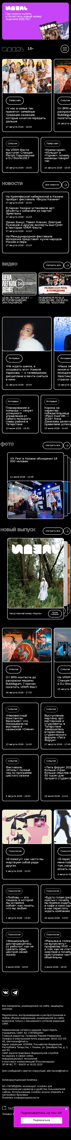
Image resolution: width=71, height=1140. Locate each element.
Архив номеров (55, 613)
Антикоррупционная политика (19, 1079)
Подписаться (41, 1120)
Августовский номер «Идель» (25, 614)
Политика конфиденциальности (20, 1097)
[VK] (5, 992)
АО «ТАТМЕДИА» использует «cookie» (24, 1086)
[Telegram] (15, 992)
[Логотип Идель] (13, 49)
